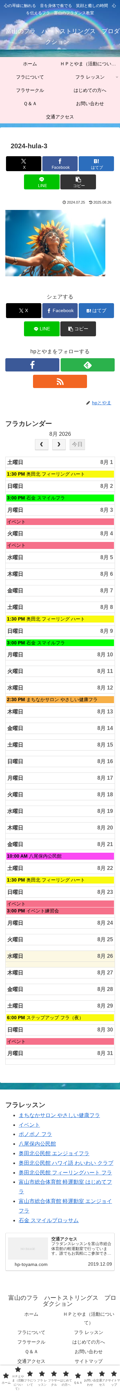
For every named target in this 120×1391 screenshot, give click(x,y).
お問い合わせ (89, 1351)
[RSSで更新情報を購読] (60, 381)
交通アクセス (31, 1361)
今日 (77, 444)
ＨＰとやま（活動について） (88, 1318)
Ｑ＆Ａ (31, 1351)
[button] (78, 181)
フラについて (31, 1332)
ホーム (31, 1314)
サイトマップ (89, 1361)
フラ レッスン (88, 1332)
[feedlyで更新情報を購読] (88, 364)
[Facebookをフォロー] (32, 364)
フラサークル (31, 1342)
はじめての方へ (88, 1342)
